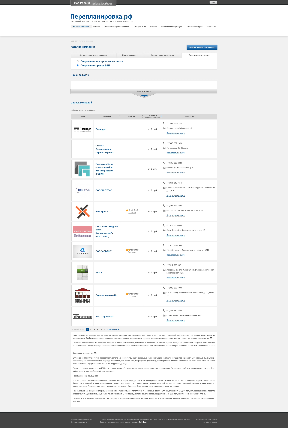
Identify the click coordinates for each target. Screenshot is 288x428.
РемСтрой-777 (103, 211)
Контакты (211, 27)
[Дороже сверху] (161, 117)
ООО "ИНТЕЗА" (104, 190)
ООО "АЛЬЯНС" (104, 251)
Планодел (101, 129)
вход (213, 2)
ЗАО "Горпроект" (105, 316)
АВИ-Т (99, 272)
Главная (74, 41)
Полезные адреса (196, 27)
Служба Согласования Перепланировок (105, 149)
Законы (153, 27)
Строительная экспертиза (162, 55)
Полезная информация (171, 27)
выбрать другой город (102, 3)
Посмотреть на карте (175, 133)
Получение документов (199, 55)
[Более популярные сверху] (142, 117)
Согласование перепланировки (93, 55)
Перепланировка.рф (84, 419)
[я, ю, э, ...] (120, 117)
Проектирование (129, 55)
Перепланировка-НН (106, 295)
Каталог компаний (81, 27)
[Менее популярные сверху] (142, 115)
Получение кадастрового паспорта (102, 61)
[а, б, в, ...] (120, 115)
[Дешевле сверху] (161, 115)
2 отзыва (132, 252)
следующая (112, 329)
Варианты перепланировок (117, 27)
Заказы (96, 27)
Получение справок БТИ (95, 65)
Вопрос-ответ (141, 27)
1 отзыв (132, 213)
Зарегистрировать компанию (202, 47)
